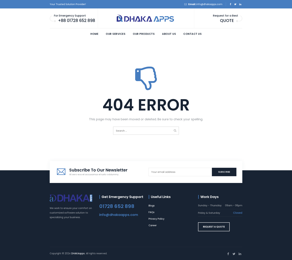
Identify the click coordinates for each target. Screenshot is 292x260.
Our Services (115, 34)
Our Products (144, 34)
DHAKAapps (78, 253)
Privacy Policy (156, 218)
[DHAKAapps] (146, 18)
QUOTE (227, 20)
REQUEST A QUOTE (214, 226)
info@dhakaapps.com (209, 4)
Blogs (152, 205)
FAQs (151, 212)
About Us (169, 34)
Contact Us (192, 34)
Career (153, 225)
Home (94, 34)
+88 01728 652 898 (76, 20)
